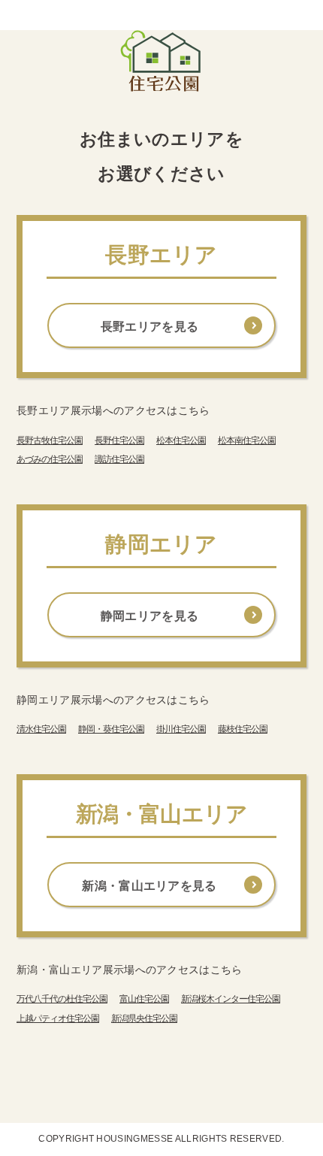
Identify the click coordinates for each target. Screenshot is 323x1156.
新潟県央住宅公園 (144, 1018)
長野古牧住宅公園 (50, 440)
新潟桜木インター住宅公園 (230, 999)
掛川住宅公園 (181, 729)
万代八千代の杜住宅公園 (62, 999)
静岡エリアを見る (150, 616)
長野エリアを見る (150, 326)
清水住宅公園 (41, 729)
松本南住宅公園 (247, 440)
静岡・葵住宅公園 (111, 729)
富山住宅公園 (144, 999)
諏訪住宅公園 (119, 459)
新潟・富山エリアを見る (149, 885)
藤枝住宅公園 (242, 729)
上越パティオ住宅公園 (58, 1018)
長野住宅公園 (119, 440)
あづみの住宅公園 (50, 459)
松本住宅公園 (181, 440)
